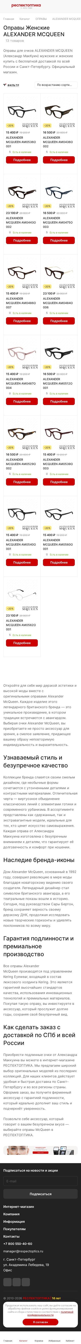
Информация (14, 1221)
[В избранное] (18, 168)
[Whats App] (16, 1282)
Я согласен (40, 1322)
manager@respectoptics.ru (23, 1251)
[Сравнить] (26, 168)
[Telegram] (7, 1282)
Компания (11, 1214)
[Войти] (65, 6)
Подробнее (22, 160)
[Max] (26, 1282)
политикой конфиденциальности (50, 1313)
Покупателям (14, 1229)
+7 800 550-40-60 (17, 1244)
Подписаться (41, 1194)
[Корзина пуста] (74, 6)
